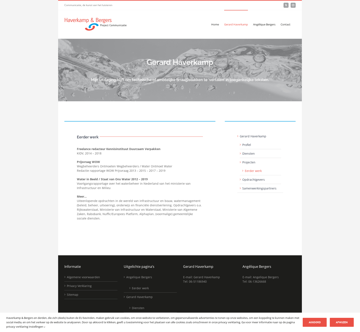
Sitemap (72, 295)
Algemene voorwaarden (83, 277)
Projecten (248, 162)
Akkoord (315, 322)
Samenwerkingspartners (259, 188)
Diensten (248, 153)
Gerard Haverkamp (253, 136)
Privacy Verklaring (79, 286)
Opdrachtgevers (253, 180)
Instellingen (36, 326)
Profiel (246, 145)
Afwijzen (342, 322)
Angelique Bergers (139, 277)
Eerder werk (253, 171)
